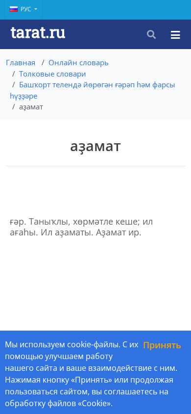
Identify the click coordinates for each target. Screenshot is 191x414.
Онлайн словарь (78, 62)
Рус (27, 9)
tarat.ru (38, 31)
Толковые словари (52, 73)
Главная (20, 62)
